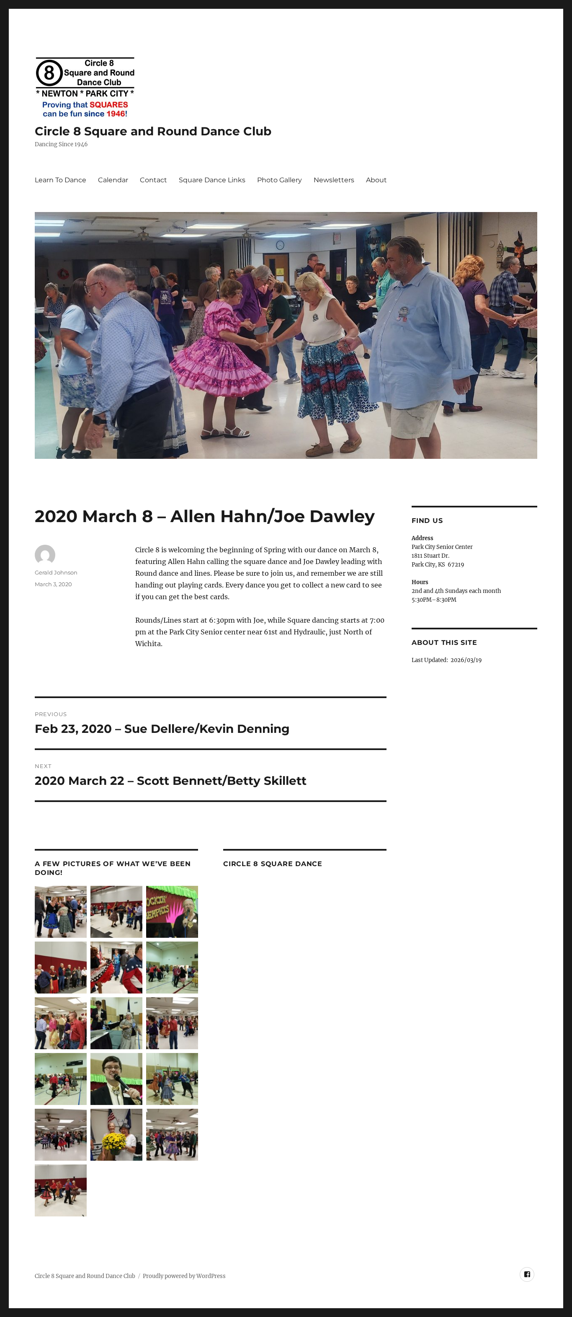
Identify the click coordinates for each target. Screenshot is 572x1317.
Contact (153, 180)
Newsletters (334, 180)
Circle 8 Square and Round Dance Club (153, 131)
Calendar (113, 180)
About (376, 180)
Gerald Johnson (56, 572)
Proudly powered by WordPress (184, 1276)
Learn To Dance (60, 180)
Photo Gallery (279, 180)
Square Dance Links (212, 180)
